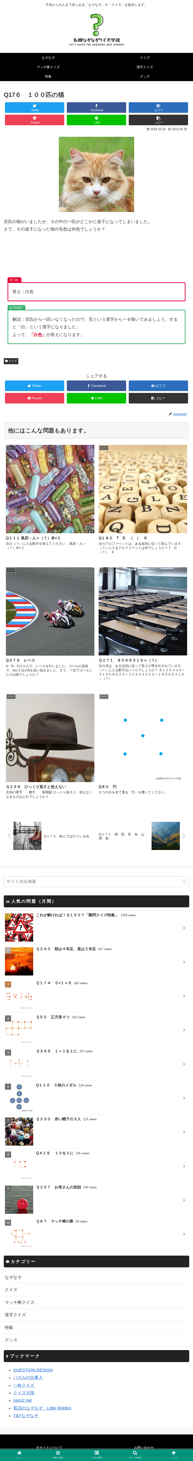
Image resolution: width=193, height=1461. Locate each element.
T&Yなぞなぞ (25, 1415)
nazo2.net (22, 1400)
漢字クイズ (15, 1314)
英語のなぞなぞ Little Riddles (42, 1408)
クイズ (12, 361)
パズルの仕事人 (28, 1377)
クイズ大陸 (23, 1392)
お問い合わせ (144, 1447)
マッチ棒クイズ (19, 1302)
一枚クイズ (23, 1385)
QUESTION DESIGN (33, 1370)
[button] (184, 881)
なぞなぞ (13, 1277)
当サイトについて (49, 1447)
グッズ (11, 1340)
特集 (9, 1327)
